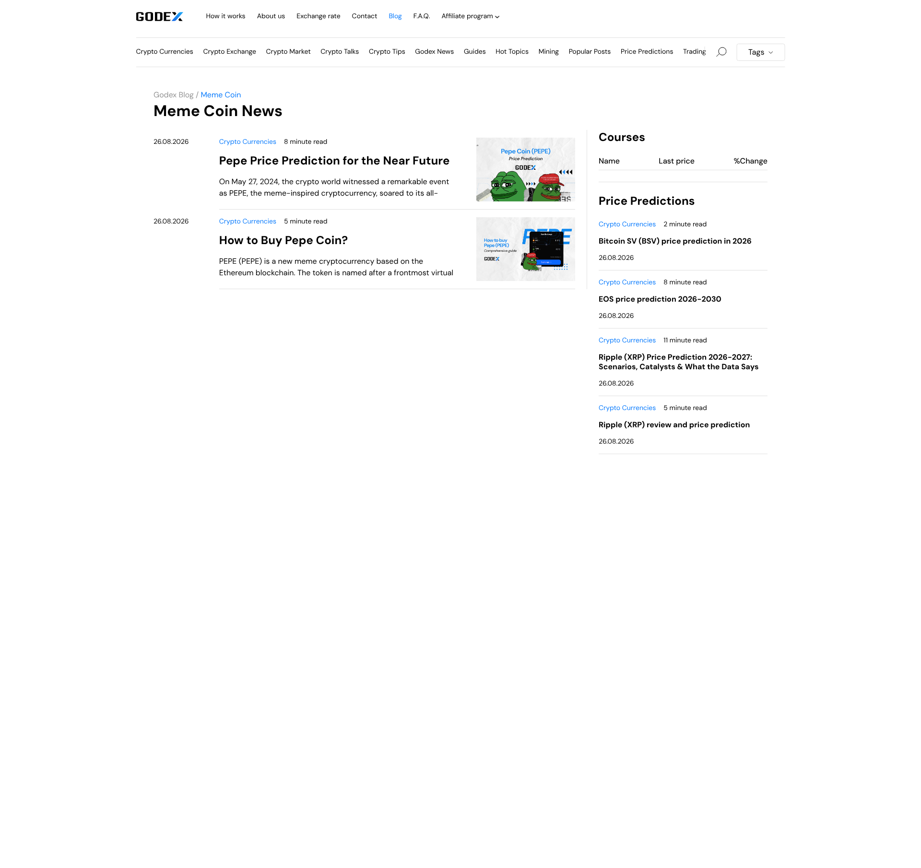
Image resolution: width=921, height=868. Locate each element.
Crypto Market (288, 51)
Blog (395, 16)
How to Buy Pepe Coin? (283, 240)
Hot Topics (512, 51)
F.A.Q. (421, 16)
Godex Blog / (176, 95)
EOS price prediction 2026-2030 (660, 299)
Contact (365, 16)
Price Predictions (647, 51)
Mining (549, 51)
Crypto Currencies (164, 51)
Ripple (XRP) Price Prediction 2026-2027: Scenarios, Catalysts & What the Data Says (678, 362)
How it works (226, 16)
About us (271, 16)
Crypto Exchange (229, 51)
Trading (694, 51)
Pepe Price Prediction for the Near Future (334, 160)
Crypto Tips (387, 51)
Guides (475, 51)
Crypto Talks (339, 51)
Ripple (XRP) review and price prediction (674, 425)
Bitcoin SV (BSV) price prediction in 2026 (675, 241)
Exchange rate (318, 16)
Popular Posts (590, 51)
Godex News (434, 51)
